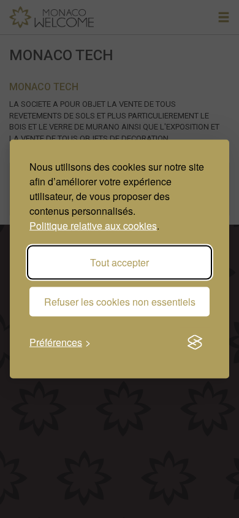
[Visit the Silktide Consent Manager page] (195, 342)
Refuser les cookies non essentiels (119, 302)
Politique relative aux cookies (93, 225)
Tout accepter (119, 262)
